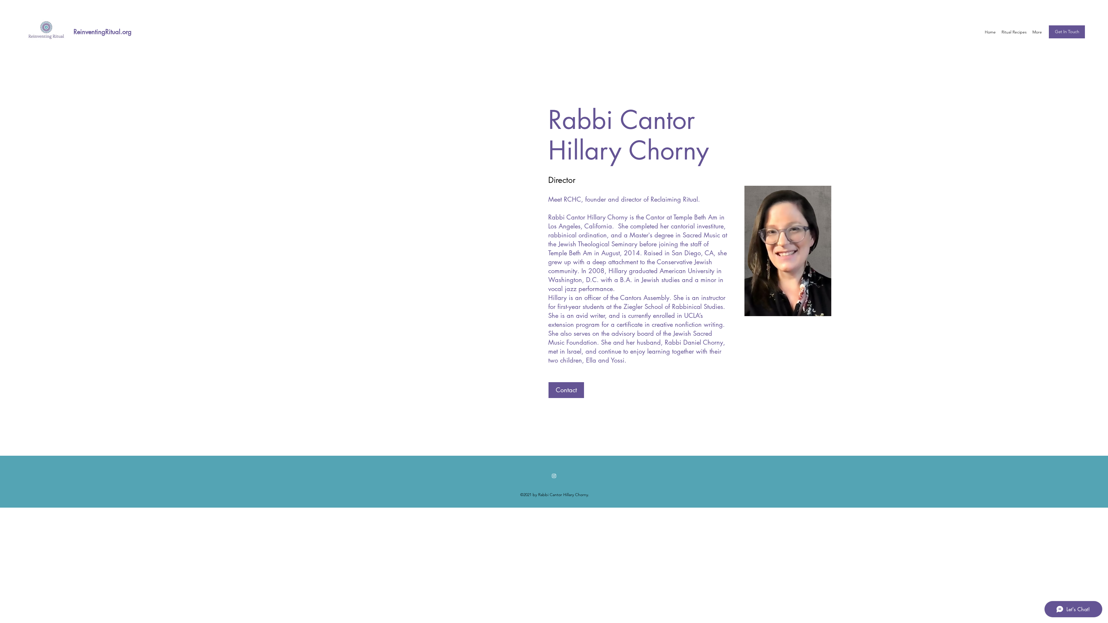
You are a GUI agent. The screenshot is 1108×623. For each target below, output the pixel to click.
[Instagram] (554, 476)
